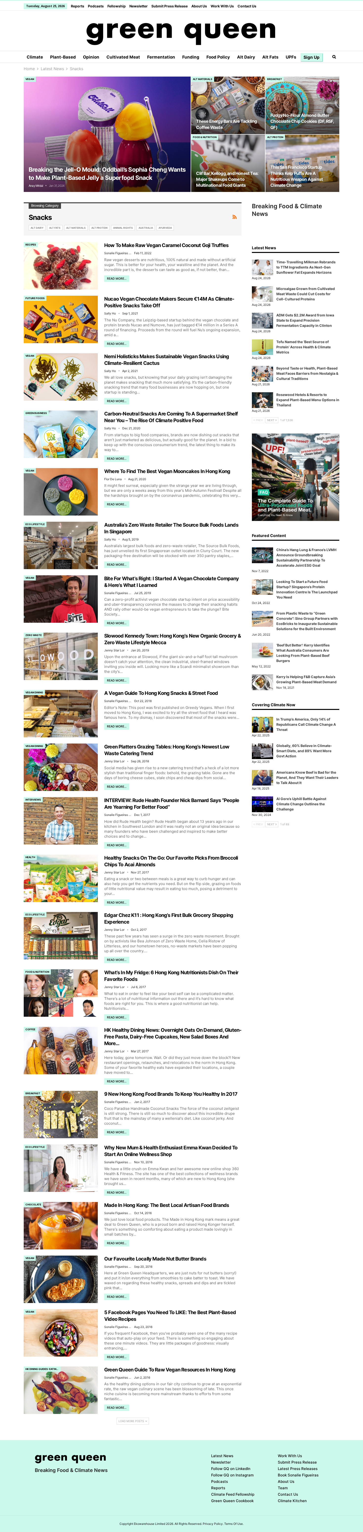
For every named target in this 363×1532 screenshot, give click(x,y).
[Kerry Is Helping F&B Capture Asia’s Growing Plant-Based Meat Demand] (262, 682)
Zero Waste (33, 635)
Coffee (30, 1029)
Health (30, 857)
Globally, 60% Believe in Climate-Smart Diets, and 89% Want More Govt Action (304, 751)
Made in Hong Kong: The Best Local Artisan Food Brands (166, 1205)
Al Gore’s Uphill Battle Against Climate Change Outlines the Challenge (301, 804)
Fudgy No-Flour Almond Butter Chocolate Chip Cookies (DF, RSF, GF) (302, 121)
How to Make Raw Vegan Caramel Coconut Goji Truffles (166, 245)
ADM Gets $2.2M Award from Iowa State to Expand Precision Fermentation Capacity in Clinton (305, 320)
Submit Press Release (169, 6)
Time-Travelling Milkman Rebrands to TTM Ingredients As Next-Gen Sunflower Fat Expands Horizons (306, 267)
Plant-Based (63, 57)
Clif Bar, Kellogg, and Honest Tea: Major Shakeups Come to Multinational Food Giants (227, 179)
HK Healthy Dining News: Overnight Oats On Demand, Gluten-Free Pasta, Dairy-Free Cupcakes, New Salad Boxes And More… (172, 1036)
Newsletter (138, 6)
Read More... (116, 278)
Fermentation (161, 57)
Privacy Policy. (213, 1524)
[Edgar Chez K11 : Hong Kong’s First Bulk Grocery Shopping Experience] (61, 935)
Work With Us (222, 6)
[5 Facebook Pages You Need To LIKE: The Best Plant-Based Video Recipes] (61, 1333)
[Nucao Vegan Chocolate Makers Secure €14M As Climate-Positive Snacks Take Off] (61, 319)
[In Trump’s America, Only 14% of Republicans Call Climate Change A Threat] (262, 725)
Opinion (91, 57)
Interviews (33, 799)
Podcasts (96, 6)
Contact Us (247, 6)
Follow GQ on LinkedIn (230, 1468)
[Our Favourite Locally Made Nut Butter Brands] (61, 1279)
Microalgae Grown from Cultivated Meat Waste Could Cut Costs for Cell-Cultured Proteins (305, 294)
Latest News (222, 1455)
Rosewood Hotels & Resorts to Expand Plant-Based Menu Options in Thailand (307, 400)
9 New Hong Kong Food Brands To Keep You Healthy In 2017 (170, 1094)
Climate (35, 57)
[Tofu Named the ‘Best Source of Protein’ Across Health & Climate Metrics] (262, 347)
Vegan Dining (34, 692)
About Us (199, 6)
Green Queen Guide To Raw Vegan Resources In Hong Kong (170, 1370)
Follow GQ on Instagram (232, 1475)
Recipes (30, 244)
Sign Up (311, 57)
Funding (190, 57)
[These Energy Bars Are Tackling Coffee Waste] (228, 105)
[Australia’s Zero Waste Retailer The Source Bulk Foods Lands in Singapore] (61, 545)
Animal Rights (123, 227)
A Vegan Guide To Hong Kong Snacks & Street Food (161, 693)
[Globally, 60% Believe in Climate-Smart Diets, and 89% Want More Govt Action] (262, 751)
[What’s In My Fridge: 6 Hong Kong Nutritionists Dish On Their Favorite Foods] (61, 993)
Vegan (29, 79)
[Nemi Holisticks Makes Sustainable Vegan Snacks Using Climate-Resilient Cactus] (61, 377)
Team (283, 1488)
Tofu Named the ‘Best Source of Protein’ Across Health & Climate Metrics (303, 347)
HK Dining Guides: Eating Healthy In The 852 (43, 1368)
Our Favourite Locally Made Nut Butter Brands (155, 1259)
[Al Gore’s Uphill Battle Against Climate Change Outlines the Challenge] (262, 804)
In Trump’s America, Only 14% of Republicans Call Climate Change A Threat (306, 724)
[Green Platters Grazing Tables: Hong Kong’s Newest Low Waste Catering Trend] (61, 767)
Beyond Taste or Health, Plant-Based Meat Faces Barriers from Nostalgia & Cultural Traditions (307, 373)
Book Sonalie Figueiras (298, 1475)
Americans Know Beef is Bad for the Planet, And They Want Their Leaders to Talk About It (307, 777)
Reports (77, 6)
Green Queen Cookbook (232, 1500)
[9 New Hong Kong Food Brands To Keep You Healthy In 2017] (61, 1114)
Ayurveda (165, 227)
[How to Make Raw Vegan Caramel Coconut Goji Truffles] (61, 266)
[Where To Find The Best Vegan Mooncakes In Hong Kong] (61, 492)
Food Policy (218, 57)
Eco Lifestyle (35, 524)
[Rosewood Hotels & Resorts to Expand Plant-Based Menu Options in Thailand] (262, 400)
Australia (146, 227)
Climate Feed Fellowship (232, 1494)
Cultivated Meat (123, 57)
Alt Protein (275, 137)
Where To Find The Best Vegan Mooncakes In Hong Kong (167, 471)
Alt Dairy (246, 57)
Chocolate (33, 1204)
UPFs (291, 57)
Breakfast (274, 79)
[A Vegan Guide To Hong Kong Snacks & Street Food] (61, 713)
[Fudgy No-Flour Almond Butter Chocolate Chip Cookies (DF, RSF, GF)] (302, 105)
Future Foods (35, 298)
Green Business (36, 413)
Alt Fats (270, 57)
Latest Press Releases (298, 1468)
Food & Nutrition (205, 137)
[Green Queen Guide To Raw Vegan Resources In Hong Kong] (61, 1390)
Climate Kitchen (292, 1500)
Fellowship (116, 6)
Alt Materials (202, 79)
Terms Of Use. (233, 1524)
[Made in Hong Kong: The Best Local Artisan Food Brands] (61, 1225)
